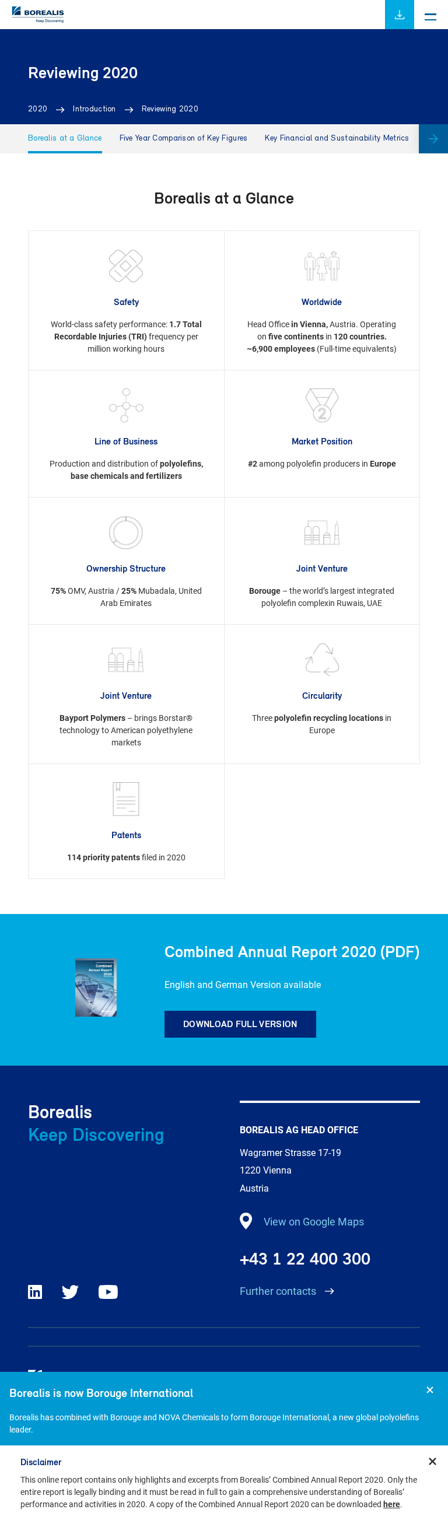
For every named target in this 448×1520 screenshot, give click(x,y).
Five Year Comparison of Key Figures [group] (184, 138)
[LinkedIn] (35, 1292)
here (391, 1504)
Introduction (94, 109)
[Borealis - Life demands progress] (38, 26)
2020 (37, 109)
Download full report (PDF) (399, 14)
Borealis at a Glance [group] (65, 138)
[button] (433, 138)
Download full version (240, 1023)
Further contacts (279, 1291)
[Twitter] (70, 1292)
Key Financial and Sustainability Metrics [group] (337, 138)
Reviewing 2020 (170, 109)
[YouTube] (108, 1292)
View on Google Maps (314, 1222)
